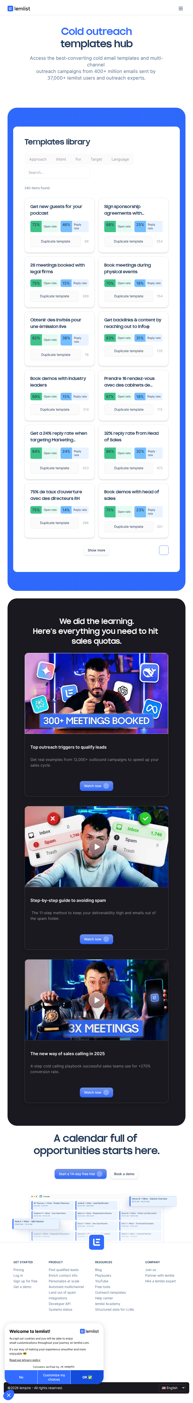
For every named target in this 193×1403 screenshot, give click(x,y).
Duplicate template (55, 241)
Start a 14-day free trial (77, 1174)
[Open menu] (180, 8)
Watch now (92, 786)
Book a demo (124, 1174)
